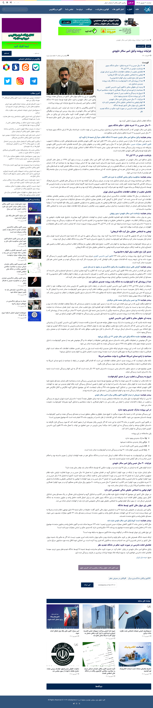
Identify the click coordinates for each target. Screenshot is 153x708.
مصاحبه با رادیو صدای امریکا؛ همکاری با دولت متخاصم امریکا (120, 90)
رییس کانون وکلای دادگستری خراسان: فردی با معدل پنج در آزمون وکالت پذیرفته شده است (14, 229)
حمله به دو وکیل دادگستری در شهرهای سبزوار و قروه (16, 302)
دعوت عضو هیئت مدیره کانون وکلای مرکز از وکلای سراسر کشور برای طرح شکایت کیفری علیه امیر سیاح (21, 181)
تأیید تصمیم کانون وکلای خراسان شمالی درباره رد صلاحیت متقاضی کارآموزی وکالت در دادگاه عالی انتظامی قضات (99, 671)
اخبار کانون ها (119, 9)
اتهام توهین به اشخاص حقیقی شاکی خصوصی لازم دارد (122, 102)
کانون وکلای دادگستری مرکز (138, 578)
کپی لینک (87, 585)
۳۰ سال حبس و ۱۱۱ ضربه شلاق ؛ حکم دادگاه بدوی (124, 65)
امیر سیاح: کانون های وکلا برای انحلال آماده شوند (64, 632)
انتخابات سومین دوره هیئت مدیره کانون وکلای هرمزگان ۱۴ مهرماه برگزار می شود (21, 99)
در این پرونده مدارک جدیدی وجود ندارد (128, 96)
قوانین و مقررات (103, 9)
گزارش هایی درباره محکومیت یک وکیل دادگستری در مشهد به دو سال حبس (111, 266)
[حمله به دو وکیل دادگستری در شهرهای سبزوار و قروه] (34, 305)
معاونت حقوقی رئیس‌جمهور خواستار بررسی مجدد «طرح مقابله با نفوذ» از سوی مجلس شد (63, 669)
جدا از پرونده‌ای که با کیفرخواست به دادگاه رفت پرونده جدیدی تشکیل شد (122, 82)
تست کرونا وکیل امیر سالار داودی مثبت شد (123, 520)
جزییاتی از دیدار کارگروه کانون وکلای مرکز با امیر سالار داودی (117, 394)
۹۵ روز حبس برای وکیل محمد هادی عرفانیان (123, 300)
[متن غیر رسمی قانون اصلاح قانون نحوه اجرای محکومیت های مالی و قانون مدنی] (34, 242)
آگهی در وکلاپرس (55, 9)
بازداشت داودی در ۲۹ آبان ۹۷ (132, 68)
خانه (137, 9)
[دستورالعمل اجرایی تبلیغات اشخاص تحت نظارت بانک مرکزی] (135, 616)
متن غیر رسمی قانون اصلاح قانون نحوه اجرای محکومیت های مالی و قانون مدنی (15, 241)
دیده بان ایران (141, 557)
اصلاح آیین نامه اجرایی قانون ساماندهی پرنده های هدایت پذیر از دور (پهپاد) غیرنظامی (21, 117)
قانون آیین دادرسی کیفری (103, 256)
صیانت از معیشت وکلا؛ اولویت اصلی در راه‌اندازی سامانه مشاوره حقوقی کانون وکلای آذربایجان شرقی (22, 130)
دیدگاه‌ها (99, 686)
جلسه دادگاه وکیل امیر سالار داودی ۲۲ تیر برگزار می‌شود (119, 336)
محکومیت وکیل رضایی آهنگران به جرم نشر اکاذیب (121, 177)
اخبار (130, 9)
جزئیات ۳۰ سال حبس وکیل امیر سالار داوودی (126, 99)
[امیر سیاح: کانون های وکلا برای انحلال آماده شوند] (62, 616)
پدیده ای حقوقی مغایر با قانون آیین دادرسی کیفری (124, 87)
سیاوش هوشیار (90, 700)
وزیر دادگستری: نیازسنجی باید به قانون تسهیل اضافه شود (15, 291)
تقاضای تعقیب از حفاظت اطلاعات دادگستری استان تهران (121, 71)
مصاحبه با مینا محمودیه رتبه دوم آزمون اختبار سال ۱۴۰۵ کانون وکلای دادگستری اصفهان (21, 166)
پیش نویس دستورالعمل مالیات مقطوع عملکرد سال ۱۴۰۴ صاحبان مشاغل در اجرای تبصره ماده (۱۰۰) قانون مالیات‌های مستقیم (21, 159)
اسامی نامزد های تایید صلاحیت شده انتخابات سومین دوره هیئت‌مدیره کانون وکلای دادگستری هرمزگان (21, 136)
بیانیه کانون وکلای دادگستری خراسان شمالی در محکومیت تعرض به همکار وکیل (14, 280)
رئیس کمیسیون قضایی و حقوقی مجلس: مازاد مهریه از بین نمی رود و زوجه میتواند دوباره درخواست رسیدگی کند (14, 254)
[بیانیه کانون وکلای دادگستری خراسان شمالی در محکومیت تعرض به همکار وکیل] (34, 282)
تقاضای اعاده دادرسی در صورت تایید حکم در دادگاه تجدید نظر (121, 110)
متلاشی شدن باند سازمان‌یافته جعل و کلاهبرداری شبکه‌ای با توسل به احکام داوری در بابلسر (21, 151)
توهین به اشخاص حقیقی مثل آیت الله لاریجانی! (125, 74)
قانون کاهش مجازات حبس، (140, 144)
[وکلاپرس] (147, 9)
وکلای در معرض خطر (117, 578)
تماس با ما (69, 9)
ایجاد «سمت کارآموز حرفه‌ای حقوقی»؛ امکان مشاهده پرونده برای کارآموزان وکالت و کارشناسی (22, 187)
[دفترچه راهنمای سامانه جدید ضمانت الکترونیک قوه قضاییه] (135, 654)
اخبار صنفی (140, 46)
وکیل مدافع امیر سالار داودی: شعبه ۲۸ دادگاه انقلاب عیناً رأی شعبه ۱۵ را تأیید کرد (109, 137)
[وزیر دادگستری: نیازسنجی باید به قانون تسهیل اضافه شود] (34, 293)
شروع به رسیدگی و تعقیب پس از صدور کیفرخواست (124, 93)
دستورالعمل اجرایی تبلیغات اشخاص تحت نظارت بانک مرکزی (135, 632)
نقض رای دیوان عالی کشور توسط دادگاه (128, 105)
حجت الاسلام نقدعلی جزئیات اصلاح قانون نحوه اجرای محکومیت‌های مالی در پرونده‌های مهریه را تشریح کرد (22, 105)
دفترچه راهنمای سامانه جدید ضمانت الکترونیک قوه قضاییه (135, 669)
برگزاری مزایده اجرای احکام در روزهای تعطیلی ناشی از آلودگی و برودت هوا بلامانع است (23, 123)
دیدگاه (89, 9)
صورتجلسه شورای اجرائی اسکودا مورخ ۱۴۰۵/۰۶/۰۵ (14, 314)
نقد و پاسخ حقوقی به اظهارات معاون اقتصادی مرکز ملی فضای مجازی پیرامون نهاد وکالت (22, 193)
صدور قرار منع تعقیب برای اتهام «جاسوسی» (126, 77)
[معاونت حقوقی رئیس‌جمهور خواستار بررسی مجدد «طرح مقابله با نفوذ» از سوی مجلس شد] (62, 654)
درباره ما (79, 9)
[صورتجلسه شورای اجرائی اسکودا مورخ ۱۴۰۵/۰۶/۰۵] (34, 316)
